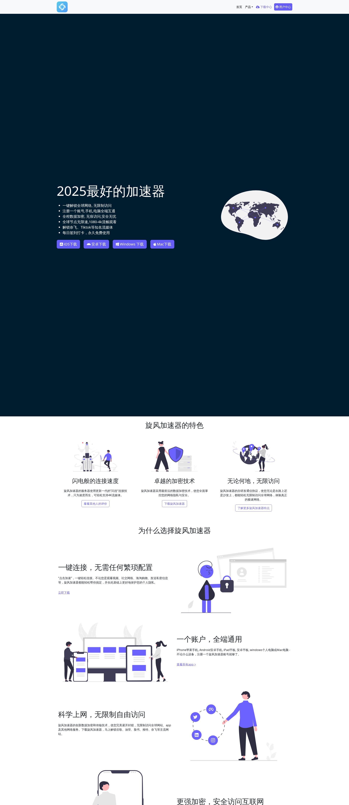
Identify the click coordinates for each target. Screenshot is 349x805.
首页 (239, 7)
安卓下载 (98, 244)
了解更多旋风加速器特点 (254, 508)
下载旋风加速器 (174, 504)
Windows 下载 (132, 244)
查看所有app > (186, 664)
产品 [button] (248, 7)
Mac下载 (164, 244)
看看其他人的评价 (95, 504)
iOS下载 (70, 244)
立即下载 (64, 593)
